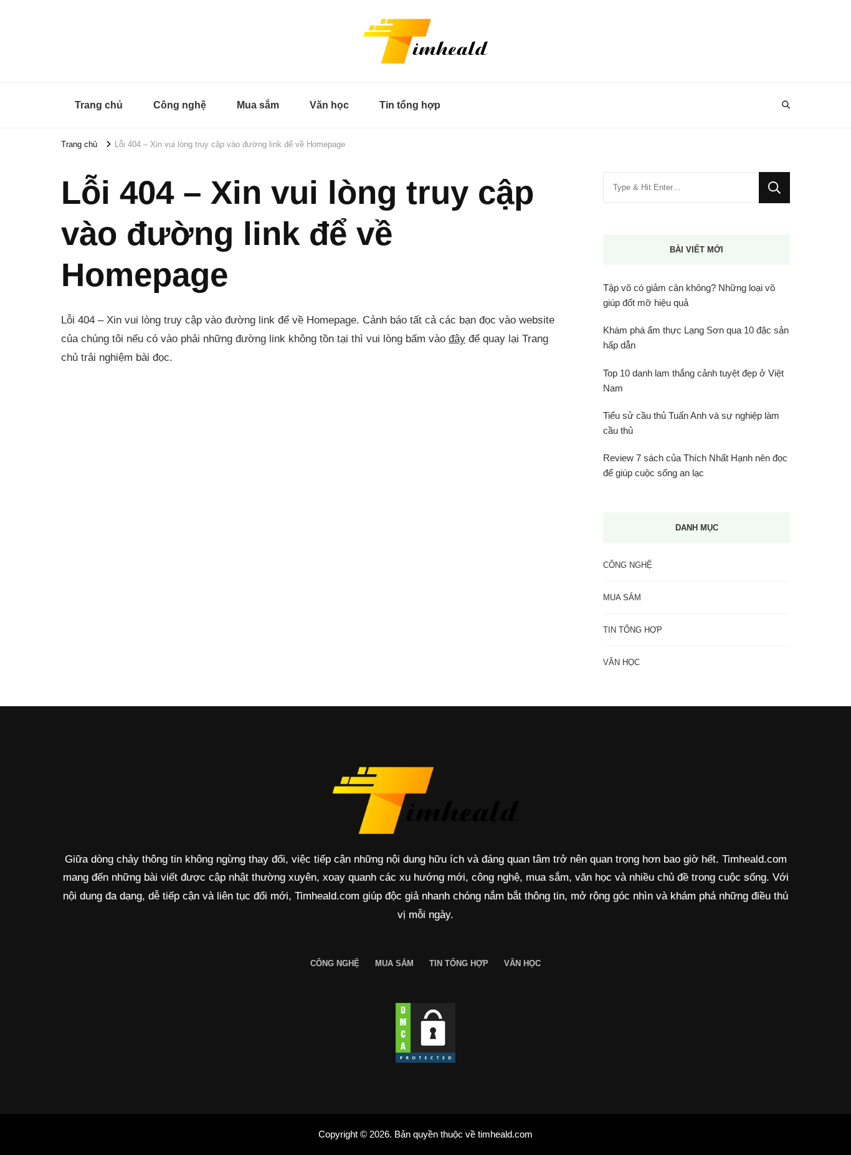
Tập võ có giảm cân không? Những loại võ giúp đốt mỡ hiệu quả (689, 295)
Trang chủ (99, 105)
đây (457, 339)
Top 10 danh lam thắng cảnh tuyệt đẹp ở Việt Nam (693, 380)
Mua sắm (258, 105)
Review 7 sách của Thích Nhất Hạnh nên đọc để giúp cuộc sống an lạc (695, 465)
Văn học (329, 105)
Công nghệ (179, 105)
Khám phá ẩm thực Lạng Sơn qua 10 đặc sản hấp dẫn (696, 337)
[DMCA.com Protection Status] (425, 1033)
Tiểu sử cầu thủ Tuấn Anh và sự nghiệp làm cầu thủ (691, 423)
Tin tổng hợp (409, 105)
